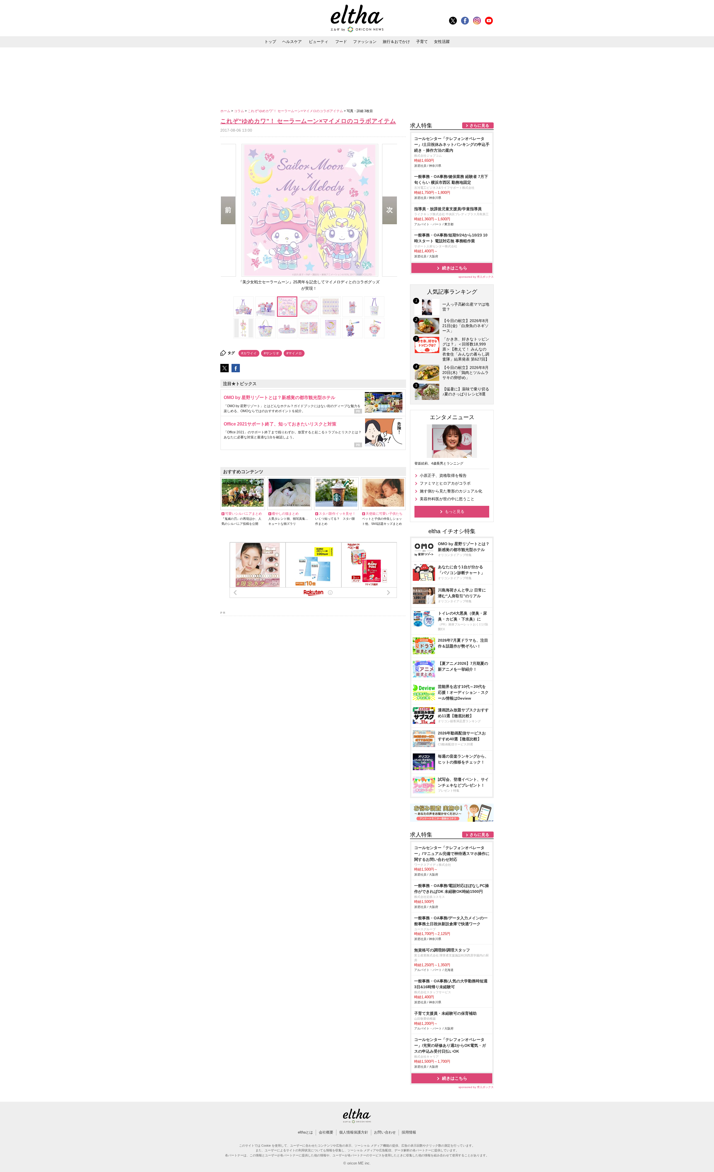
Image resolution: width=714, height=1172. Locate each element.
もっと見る (454, 511)
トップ (270, 41)
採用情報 (409, 1132)
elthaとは (305, 1132)
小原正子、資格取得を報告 (443, 475)
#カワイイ (249, 353)
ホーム (225, 111)
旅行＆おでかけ (396, 41)
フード (341, 41)
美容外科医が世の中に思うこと (447, 499)
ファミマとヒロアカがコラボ (445, 483)
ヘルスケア (292, 41)
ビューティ (318, 41)
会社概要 (326, 1132)
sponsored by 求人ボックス (476, 276)
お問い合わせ (385, 1132)
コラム (239, 111)
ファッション (365, 41)
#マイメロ (294, 353)
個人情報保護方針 (353, 1132)
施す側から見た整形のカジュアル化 (451, 491)
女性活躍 (442, 41)
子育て (422, 41)
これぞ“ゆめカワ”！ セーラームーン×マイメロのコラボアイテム (296, 111)
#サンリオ (271, 353)
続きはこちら (454, 267)
